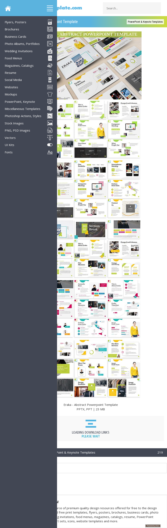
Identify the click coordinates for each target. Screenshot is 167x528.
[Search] (156, 8)
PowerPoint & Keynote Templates (145, 21)
